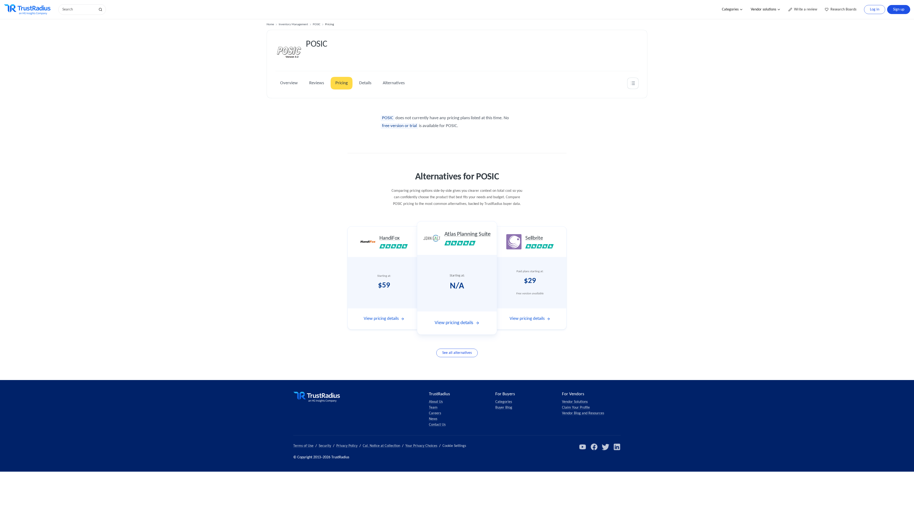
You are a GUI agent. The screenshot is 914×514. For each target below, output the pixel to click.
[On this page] (633, 83)
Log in (874, 9)
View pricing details (381, 318)
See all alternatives (457, 353)
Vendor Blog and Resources (583, 413)
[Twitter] (605, 447)
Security (325, 446)
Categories (730, 9)
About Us (436, 402)
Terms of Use (303, 446)
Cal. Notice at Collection (381, 446)
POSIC (316, 24)
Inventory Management (293, 24)
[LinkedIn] (617, 447)
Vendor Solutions (575, 402)
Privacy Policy (347, 446)
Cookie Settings (454, 446)
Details (365, 83)
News (433, 419)
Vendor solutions (763, 9)
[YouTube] (582, 447)
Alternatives (394, 83)
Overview (289, 83)
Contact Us (437, 425)
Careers (435, 413)
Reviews (316, 83)
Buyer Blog (503, 408)
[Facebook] (594, 447)
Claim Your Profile (576, 408)
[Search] (100, 9)
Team (433, 408)
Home (270, 24)
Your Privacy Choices (421, 446)
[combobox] (78, 10)
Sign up (898, 9)
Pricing (341, 83)
